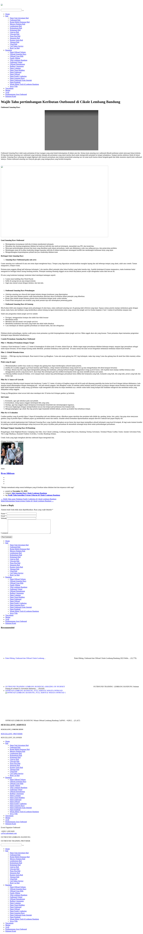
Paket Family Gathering (18, 76)
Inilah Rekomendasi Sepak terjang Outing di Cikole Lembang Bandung (27, 501)
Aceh (7, 92)
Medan (7, 90)
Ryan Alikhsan (8, 473)
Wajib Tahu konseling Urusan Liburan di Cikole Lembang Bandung (34, 495)
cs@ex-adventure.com (9, 833)
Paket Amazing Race (17, 78)
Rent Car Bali (15, 48)
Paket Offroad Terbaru (18, 52)
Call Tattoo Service (16, 46)
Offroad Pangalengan (17, 64)
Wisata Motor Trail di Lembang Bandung (24, 84)
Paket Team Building (17, 70)
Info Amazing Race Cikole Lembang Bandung (29, 493)
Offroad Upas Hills (16, 56)
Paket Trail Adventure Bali (19, 18)
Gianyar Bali (14, 32)
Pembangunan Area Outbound (16, 94)
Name (3, 514)
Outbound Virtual (16, 62)
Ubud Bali (13, 44)
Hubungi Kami (10, 96)
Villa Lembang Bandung (18, 60)
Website (3, 518)
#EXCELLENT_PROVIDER (11, 734)
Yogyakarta (9, 88)
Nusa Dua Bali (15, 36)
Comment (4, 533)
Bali (6, 16)
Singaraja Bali (15, 38)
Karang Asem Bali (16, 40)
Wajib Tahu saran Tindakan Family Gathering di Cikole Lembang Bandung (28, 499)
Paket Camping (15, 68)
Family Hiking (15, 58)
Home (7, 14)
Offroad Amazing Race (18, 54)
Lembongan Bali (16, 26)
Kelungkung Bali (16, 28)
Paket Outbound (15, 72)
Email (3, 516)
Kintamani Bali (15, 30)
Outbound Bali (15, 20)
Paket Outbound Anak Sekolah (21, 80)
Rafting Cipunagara (17, 66)
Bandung (8, 50)
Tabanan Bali (14, 42)
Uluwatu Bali (14, 34)
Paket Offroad (15, 74)
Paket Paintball (15, 82)
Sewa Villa (14, 86)
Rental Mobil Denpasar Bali (20, 22)
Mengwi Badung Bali (17, 24)
